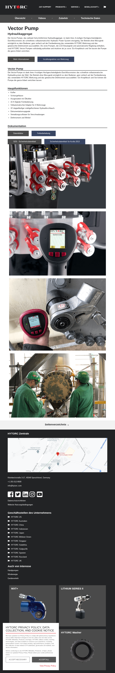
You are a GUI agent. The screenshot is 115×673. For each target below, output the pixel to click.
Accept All (44, 660)
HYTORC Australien (19, 521)
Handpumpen (13, 570)
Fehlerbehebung (43, 133)
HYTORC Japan (17, 533)
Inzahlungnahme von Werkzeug (56, 59)
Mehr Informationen (21, 59)
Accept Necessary (18, 660)
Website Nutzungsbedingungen (20, 505)
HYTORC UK (16, 561)
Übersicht (20, 18)
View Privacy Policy (48, 666)
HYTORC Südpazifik (19, 549)
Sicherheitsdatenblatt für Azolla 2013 (65, 141)
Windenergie (13, 574)
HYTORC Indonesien (19, 529)
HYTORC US (16, 517)
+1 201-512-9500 (14, 482)
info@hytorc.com (15, 486)
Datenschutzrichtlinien (17, 501)
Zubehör (63, 18)
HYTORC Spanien (18, 553)
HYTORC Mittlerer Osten (21, 537)
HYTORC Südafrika (19, 545)
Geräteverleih (13, 578)
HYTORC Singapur (18, 541)
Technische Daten (90, 18)
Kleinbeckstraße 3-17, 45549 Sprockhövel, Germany (29, 478)
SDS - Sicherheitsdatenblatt (24, 141)
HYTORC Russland (19, 557)
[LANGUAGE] (105, 7)
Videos (42, 18)
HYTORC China (17, 525)
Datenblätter (18, 133)
